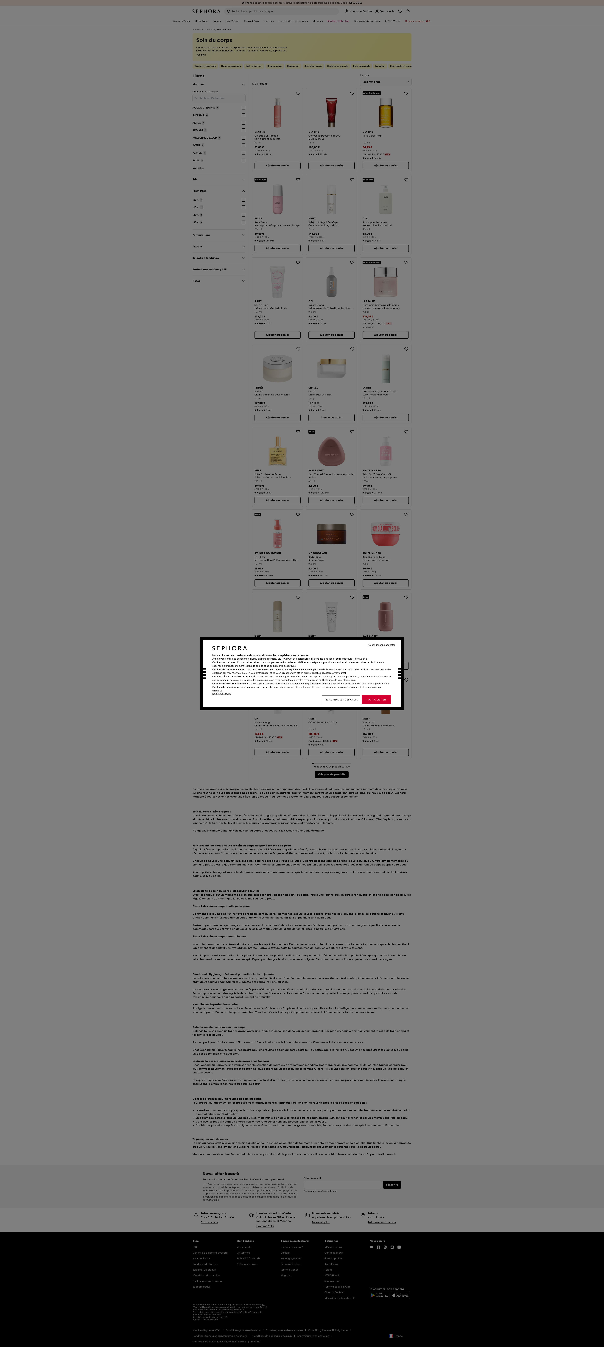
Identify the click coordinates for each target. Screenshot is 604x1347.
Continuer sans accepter (381, 644)
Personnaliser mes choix (341, 699)
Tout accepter (376, 699)
